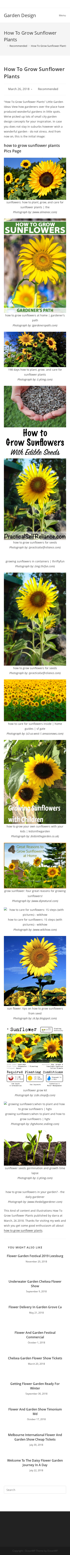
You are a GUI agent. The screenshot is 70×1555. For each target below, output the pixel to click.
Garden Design (20, 15)
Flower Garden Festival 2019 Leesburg (35, 1256)
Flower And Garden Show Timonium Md (35, 1411)
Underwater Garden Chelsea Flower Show (35, 1283)
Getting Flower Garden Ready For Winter (35, 1386)
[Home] (5, 46)
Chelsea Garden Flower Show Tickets (35, 1358)
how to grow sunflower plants (23, 1230)
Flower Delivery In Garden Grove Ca (35, 1307)
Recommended (48, 89)
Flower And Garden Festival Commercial (35, 1334)
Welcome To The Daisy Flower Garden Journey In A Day (35, 1462)
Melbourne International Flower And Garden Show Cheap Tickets (35, 1437)
